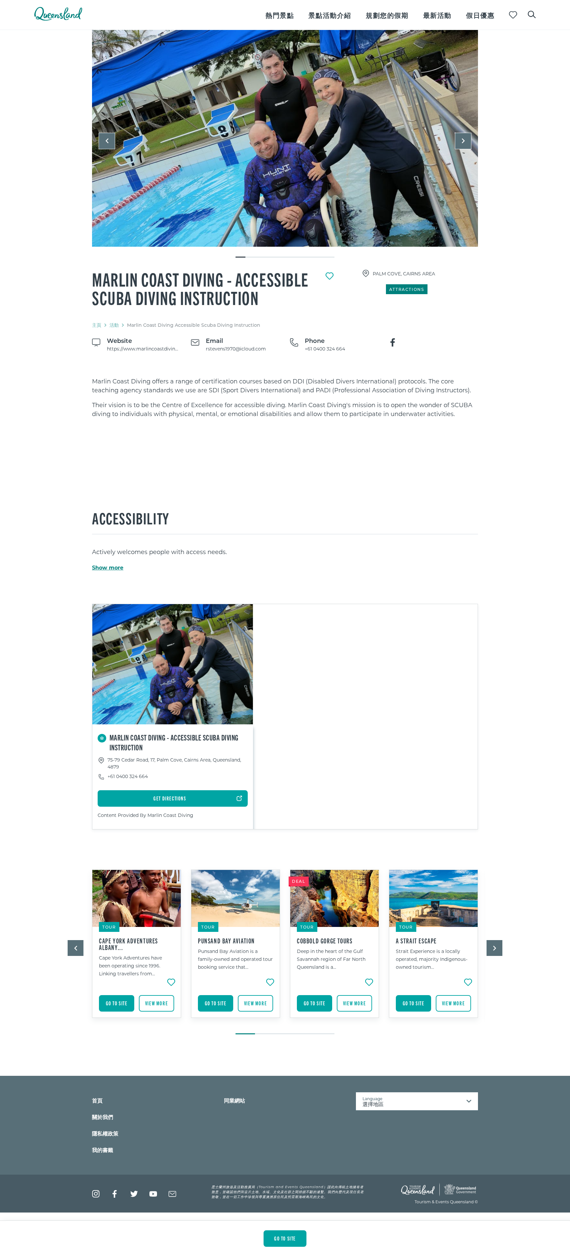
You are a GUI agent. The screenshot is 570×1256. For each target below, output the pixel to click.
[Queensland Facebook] (115, 1194)
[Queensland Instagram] (96, 1194)
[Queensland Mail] (172, 1194)
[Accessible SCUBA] (285, 138)
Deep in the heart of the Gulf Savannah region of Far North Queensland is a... (331, 959)
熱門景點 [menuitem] (280, 15)
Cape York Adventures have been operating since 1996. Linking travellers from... (130, 966)
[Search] (532, 13)
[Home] (58, 18)
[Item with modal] (285, 138)
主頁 (96, 325)
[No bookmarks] (513, 15)
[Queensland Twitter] (134, 1194)
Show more (107, 568)
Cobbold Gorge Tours (324, 940)
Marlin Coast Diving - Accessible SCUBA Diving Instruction (200, 288)
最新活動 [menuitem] (437, 15)
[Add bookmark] (329, 276)
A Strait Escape (416, 940)
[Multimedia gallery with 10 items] (285, 144)
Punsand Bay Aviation (226, 940)
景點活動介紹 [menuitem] (329, 15)
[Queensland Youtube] (153, 1194)
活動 (114, 325)
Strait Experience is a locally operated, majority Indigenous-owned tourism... (431, 959)
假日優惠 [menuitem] (480, 15)
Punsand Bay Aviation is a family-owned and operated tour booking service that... (235, 959)
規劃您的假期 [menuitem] (387, 15)
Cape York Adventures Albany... (128, 944)
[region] (285, 397)
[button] (107, 141)
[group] (136, 949)
